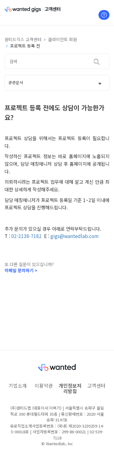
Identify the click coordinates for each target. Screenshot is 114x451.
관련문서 (16, 82)
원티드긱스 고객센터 (23, 39)
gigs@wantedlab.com (74, 236)
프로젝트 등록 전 (25, 46)
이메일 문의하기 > (21, 270)
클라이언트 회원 (62, 39)
